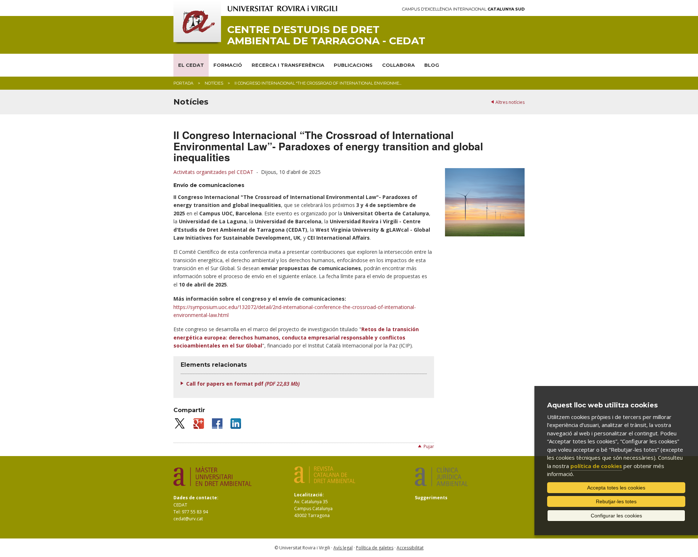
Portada (183, 83)
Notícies (214, 83)
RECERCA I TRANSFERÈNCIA (288, 65)
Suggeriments (431, 498)
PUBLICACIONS (353, 65)
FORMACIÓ (227, 65)
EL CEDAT (191, 65)
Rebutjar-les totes (616, 501)
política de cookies (596, 465)
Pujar (429, 446)
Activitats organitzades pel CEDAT (213, 171)
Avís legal (343, 548)
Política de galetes (374, 548)
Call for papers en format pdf (243, 383)
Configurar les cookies (616, 516)
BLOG (431, 65)
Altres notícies (510, 102)
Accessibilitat (410, 548)
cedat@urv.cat (188, 519)
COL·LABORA (398, 65)
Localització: (309, 495)
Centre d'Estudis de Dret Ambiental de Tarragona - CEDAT (326, 35)
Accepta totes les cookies (616, 488)
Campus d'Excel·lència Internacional (463, 9)
